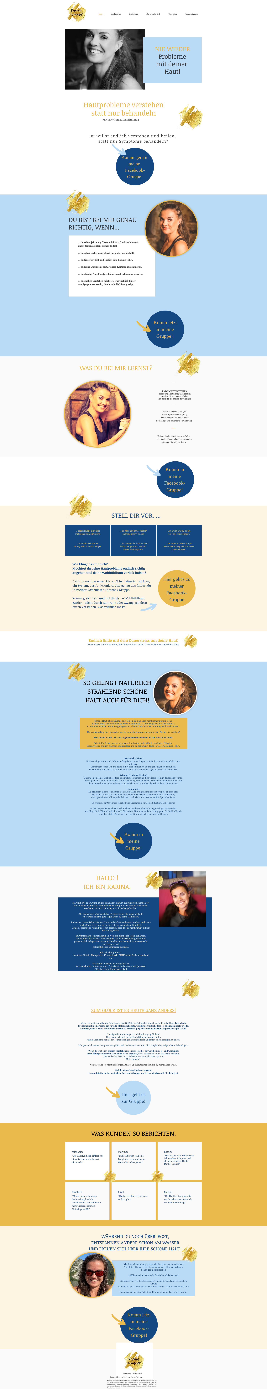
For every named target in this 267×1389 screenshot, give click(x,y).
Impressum (127, 1374)
